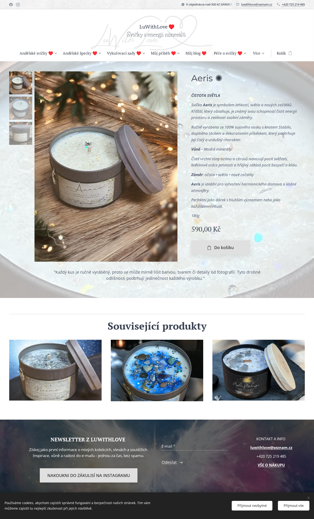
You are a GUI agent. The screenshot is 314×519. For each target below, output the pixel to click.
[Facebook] (11, 4)
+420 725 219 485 (293, 4)
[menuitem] (39, 53)
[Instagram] (18, 4)
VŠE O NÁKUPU (271, 465)
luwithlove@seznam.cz (256, 4)
